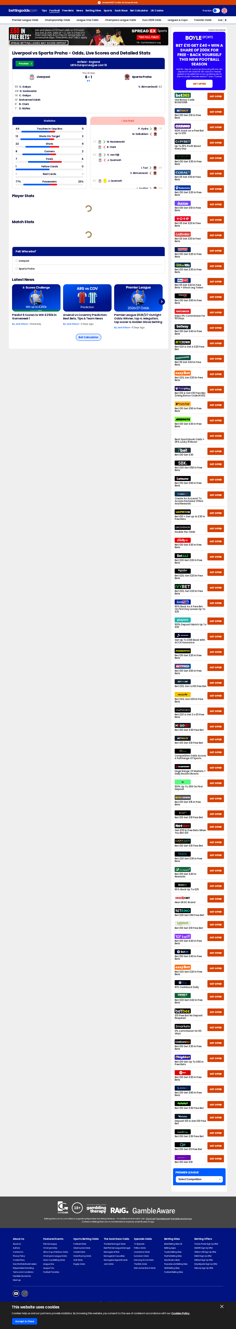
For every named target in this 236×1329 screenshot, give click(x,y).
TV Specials (139, 1244)
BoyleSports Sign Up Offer (205, 1264)
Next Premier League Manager (117, 1248)
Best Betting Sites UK (173, 1244)
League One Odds (88, 20)
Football (54, 10)
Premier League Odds (25, 20)
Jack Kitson (21, 324)
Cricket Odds (79, 1252)
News (79, 10)
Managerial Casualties (114, 1256)
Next (162, 301)
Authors (16, 1248)
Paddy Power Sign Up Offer (206, 1244)
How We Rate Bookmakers (24, 1264)
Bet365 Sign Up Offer (203, 1248)
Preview (24, 63)
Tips (44, 10)
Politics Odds (140, 1248)
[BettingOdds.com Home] (23, 10)
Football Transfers (51, 1272)
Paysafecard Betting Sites (176, 1264)
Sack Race (121, 10)
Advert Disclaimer (217, 30)
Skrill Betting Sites (171, 1268)
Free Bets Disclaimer (22, 1276)
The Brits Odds (140, 1264)
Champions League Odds (120, 20)
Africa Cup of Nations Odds (55, 1252)
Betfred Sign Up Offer (203, 1260)
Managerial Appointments (116, 1260)
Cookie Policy (19, 1260)
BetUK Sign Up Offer (202, 1256)
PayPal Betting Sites (173, 1256)
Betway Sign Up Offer (203, 1268)
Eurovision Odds (141, 1256)
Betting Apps (170, 1248)
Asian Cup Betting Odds (54, 1260)
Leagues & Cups (178, 20)
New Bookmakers (172, 1260)
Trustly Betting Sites (173, 1252)
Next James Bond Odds (144, 1268)
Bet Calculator (139, 10)
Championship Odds (57, 20)
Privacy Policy (19, 1256)
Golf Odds (78, 1260)
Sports (108, 10)
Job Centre (109, 1264)
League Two (48, 1268)
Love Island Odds (142, 1252)
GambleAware (163, 1218)
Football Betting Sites (173, 1272)
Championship (50, 1248)
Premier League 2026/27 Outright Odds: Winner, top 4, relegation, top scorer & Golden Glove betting (138, 318)
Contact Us (18, 1252)
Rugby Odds (79, 1264)
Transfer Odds (203, 20)
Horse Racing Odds (82, 1256)
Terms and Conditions (23, 1272)
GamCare (150, 1218)
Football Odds (79, 1244)
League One (48, 1264)
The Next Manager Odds (115, 1244)
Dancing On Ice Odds (143, 1260)
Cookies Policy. (180, 1313)
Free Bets (68, 10)
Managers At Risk (111, 1252)
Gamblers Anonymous (181, 1218)
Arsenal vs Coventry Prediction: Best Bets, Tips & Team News (85, 316)
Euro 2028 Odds (151, 20)
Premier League (50, 1244)
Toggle (216, 10)
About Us (17, 1244)
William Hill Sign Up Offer (205, 1252)
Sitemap (17, 1280)
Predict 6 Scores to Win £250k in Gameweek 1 (34, 316)
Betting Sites (93, 10)
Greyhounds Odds (81, 1248)
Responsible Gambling (23, 1268)
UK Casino (157, 10)
